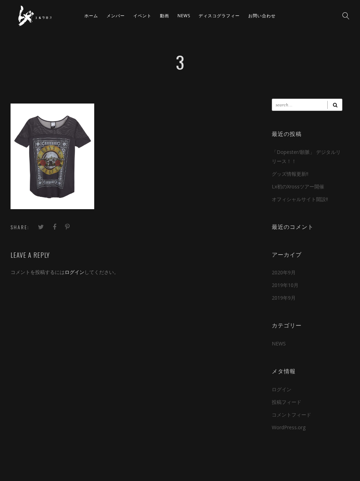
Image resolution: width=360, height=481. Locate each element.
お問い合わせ (262, 16)
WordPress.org (289, 427)
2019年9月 (284, 297)
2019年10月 (285, 285)
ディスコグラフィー (219, 16)
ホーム (91, 16)
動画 (164, 16)
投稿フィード (286, 402)
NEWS (184, 16)
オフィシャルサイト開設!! (300, 199)
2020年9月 (284, 272)
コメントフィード (291, 414)
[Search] (334, 105)
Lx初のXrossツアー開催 (298, 186)
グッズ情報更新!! (290, 173)
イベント (142, 16)
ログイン (74, 272)
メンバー (116, 16)
